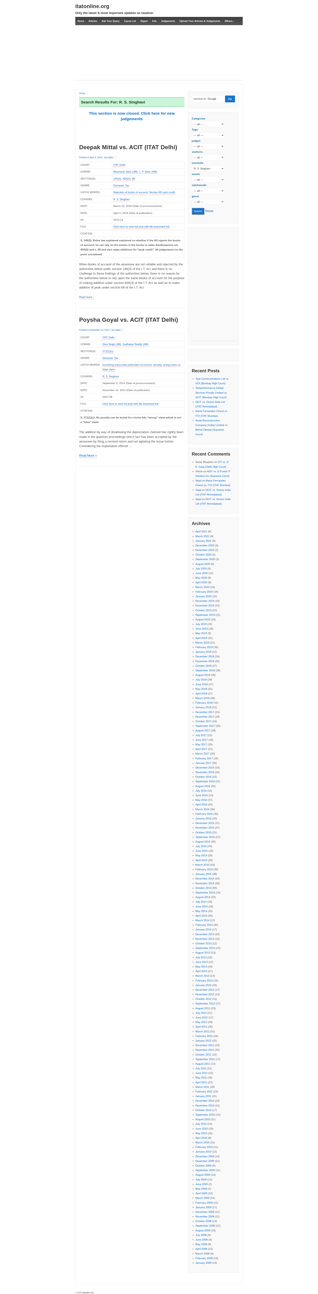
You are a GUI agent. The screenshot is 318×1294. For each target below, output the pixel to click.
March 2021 (202, 536)
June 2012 (201, 1017)
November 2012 (204, 994)
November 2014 (204, 883)
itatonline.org (92, 6)
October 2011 (203, 1054)
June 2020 (201, 573)
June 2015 (201, 850)
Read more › (86, 296)
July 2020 (201, 568)
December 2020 (204, 545)
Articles (93, 21)
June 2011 (201, 1072)
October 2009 (203, 1165)
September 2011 (205, 1059)
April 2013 (201, 971)
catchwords (199, 185)
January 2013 (203, 985)
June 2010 (201, 1128)
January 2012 (203, 1040)
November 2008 (204, 1216)
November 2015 (204, 827)
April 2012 (201, 1026)
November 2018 (204, 661)
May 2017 (201, 744)
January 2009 (203, 1207)
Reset (209, 211)
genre (195, 196)
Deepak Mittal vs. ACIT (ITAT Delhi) (128, 147)
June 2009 (201, 1184)
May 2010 (201, 1133)
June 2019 (201, 628)
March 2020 (202, 587)
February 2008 (204, 1258)
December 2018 (204, 656)
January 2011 (203, 1096)
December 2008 (204, 1211)
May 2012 (201, 1022)
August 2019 (202, 619)
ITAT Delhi (119, 164)
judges (196, 140)
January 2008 (203, 1262)
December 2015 (204, 823)
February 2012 (204, 1036)
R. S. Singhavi (121, 199)
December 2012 (204, 989)
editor (110, 157)
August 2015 (202, 841)
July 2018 (201, 679)
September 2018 (205, 670)
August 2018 (202, 674)
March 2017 (202, 753)
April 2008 (201, 1248)
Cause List (130, 21)
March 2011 (202, 1086)
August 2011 (202, 1063)
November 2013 (204, 938)
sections (197, 151)
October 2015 (203, 832)
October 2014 (203, 887)
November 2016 (204, 772)
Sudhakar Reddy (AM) (136, 344)
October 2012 (203, 998)
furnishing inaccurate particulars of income (127, 364)
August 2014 (202, 897)
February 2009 (204, 1202)
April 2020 (201, 582)
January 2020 (203, 596)
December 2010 (204, 1100)
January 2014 (203, 929)
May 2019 (201, 633)
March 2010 (202, 1142)
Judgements (168, 21)
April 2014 (201, 915)
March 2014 (202, 920)
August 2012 (202, 1008)
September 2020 (205, 559)
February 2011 (204, 1091)
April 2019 (201, 638)
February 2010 (204, 1147)
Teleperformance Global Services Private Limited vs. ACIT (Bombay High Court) (211, 392)
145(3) (117, 178)
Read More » (88, 456)
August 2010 (202, 1119)
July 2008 (201, 1235)
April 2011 (201, 1082)
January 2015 (203, 873)
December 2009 (204, 1156)
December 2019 (204, 600)
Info (154, 21)
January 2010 (203, 1151)
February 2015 (204, 869)
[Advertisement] (159, 54)
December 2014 (204, 878)
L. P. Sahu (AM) (148, 171)
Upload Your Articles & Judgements (199, 21)
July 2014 (201, 901)
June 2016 (201, 795)
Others (228, 21)
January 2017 (203, 762)
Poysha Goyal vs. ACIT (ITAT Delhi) (128, 319)
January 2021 (203, 540)
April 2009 (201, 1193)
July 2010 (201, 1123)
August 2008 (202, 1230)
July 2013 (201, 957)
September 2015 (205, 837)
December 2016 (204, 767)
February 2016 (204, 813)
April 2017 (201, 749)
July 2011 (200, 1068)
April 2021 (201, 531)
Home (80, 21)
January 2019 (203, 651)
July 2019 (201, 624)
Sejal (198, 480)
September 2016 (205, 781)
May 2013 (201, 966)
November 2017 (204, 716)
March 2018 (202, 698)
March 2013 (202, 975)
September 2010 (205, 1114)
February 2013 (204, 980)
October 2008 (203, 1221)
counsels (197, 162)
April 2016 (201, 804)
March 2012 (202, 1031)
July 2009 (201, 1179)
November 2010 (204, 1105)
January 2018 (203, 707)
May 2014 (201, 911)
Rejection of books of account (130, 192)
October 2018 (203, 665)
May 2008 (201, 1244)
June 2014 (201, 906)
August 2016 (202, 786)
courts (196, 174)
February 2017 (204, 758)
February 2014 (204, 924)
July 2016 (201, 790)
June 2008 (201, 1239)
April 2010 (201, 1137)
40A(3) (126, 178)
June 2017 (201, 739)
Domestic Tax (121, 185)
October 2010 (203, 1110)
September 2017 (205, 725)
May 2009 (201, 1188)
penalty (157, 364)
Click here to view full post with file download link (141, 226)
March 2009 (202, 1197)
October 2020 (203, 554)
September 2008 (205, 1225)
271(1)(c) (108, 351)
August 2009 (202, 1174)
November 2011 (204, 1049)
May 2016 (201, 799)
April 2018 (201, 693)
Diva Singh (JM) (112, 344)
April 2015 (201, 860)
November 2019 (204, 605)
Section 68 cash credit (162, 192)
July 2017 (201, 735)
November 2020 (204, 550)
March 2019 (202, 642)
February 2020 (204, 591)
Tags (195, 129)
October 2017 (203, 721)
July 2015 (201, 846)
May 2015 (201, 855)
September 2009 (205, 1170)
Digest (144, 21)
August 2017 (202, 730)
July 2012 (201, 1012)
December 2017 (204, 712)
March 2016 (202, 809)
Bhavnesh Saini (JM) (125, 171)
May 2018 (201, 688)
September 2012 (205, 1003)
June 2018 (201, 684)
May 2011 (201, 1077)
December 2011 (204, 1045)
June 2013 (201, 961)
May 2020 (201, 577)
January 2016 (203, 818)
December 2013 (204, 934)
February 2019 (204, 647)
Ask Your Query (110, 21)
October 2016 (203, 776)
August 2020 (202, 563)
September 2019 (205, 614)
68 (133, 178)
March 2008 (202, 1253)
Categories (198, 118)
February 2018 (204, 702)
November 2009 (204, 1160)
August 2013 (202, 952)
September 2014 (205, 892)
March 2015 (202, 864)
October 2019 (203, 610)
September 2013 (205, 948)
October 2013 (203, 943)
